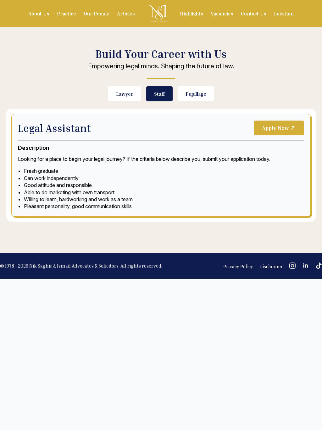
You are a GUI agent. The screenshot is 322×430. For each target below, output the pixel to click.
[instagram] (292, 266)
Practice (66, 13)
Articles (126, 13)
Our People (96, 13)
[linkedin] (306, 266)
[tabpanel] (161, 165)
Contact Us (253, 13)
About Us (38, 13)
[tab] (124, 93)
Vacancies (222, 13)
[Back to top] (306, 389)
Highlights (191, 13)
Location (284, 13)
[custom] (319, 266)
